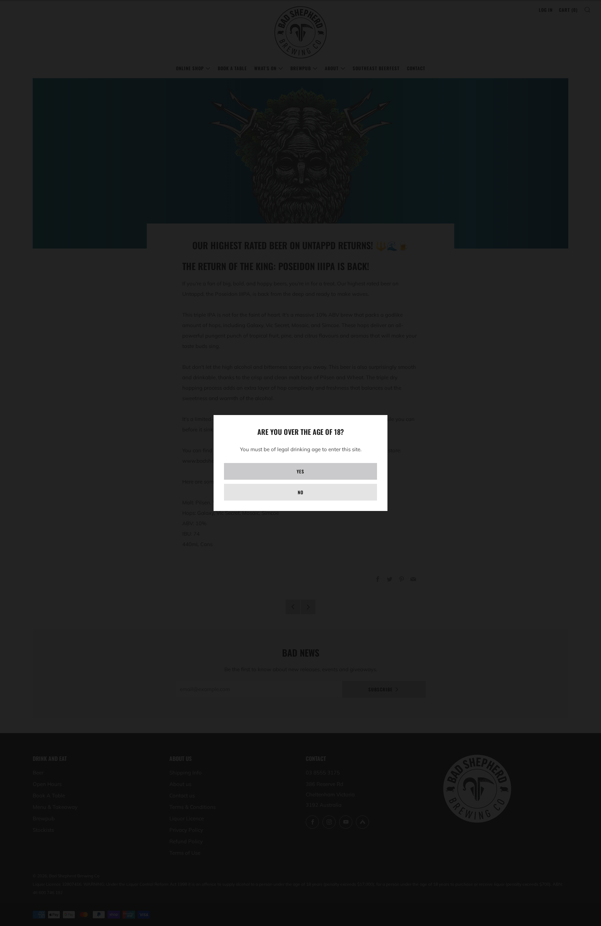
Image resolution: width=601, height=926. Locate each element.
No (300, 492)
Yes (300, 471)
